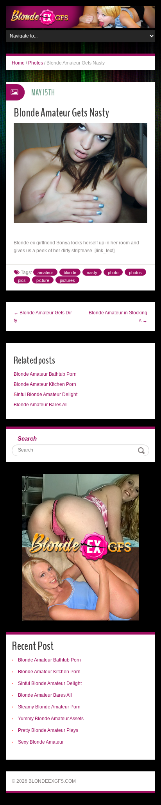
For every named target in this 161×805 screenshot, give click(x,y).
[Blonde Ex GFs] (80, 17)
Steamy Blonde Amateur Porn (49, 707)
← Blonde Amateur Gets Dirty (43, 316)
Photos (35, 63)
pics (22, 280)
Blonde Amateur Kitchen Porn (45, 384)
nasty (92, 272)
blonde (70, 272)
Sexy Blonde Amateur (41, 742)
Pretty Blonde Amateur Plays (48, 730)
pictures (67, 280)
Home (18, 63)
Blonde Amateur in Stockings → (118, 316)
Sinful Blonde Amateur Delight (45, 394)
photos (135, 272)
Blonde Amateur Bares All (41, 404)
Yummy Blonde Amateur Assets (51, 718)
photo (113, 272)
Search (27, 438)
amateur (45, 272)
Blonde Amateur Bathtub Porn (45, 374)
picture (42, 280)
